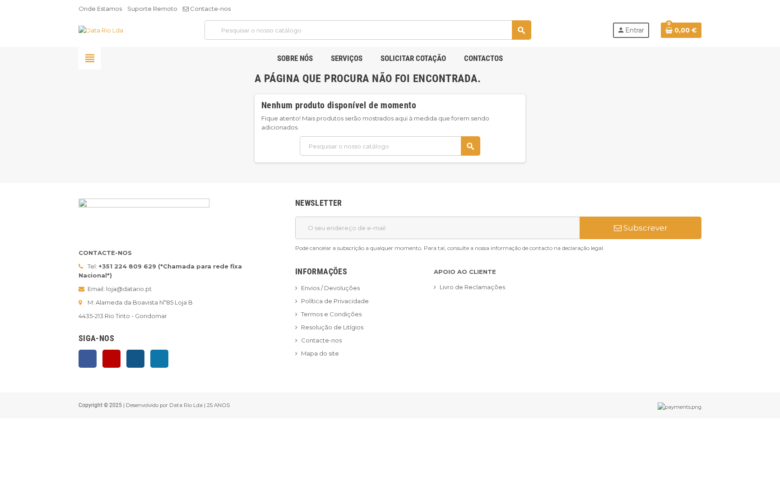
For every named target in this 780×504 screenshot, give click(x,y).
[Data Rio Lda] (101, 29)
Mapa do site (320, 353)
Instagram (135, 359)
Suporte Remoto (152, 8)
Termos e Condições (331, 314)
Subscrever (645, 227)
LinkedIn (159, 359)
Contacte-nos (210, 8)
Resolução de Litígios (332, 327)
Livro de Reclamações (472, 287)
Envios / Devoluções (330, 287)
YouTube (111, 359)
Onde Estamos (100, 8)
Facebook (88, 359)
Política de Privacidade (335, 301)
